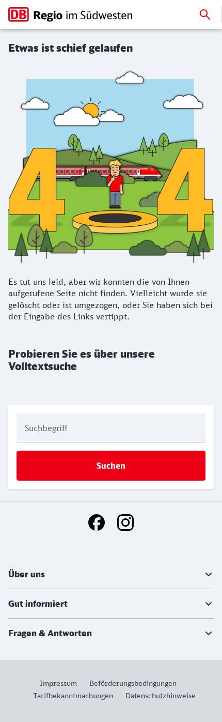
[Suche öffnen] (205, 14)
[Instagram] (125, 522)
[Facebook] (96, 522)
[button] (111, 574)
